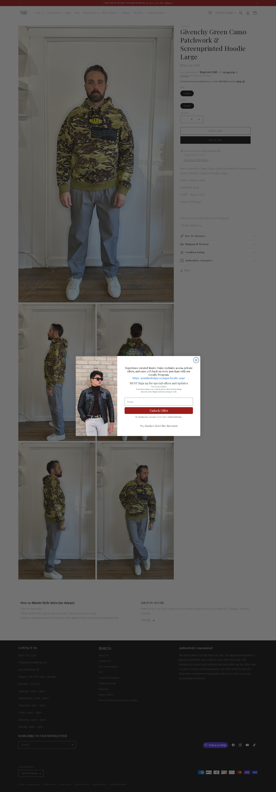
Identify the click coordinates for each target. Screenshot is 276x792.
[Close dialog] (196, 360)
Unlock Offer (159, 410)
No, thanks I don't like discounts (159, 426)
